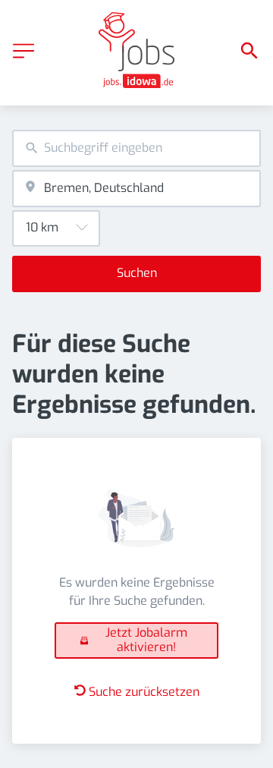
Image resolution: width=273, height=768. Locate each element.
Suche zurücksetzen (144, 692)
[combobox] (136, 148)
